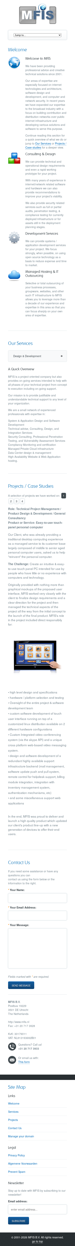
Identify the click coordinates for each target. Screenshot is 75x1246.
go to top (37, 1241)
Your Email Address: (22, 907)
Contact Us (15, 1128)
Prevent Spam (16, 1172)
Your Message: (18, 925)
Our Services (43, 143)
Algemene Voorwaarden (22, 1163)
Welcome (13, 1103)
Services (13, 1111)
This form (24, 1062)
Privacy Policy (16, 1155)
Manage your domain (21, 1136)
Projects (13, 1120)
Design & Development (27, 356)
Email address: (18, 1201)
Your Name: (16, 890)
